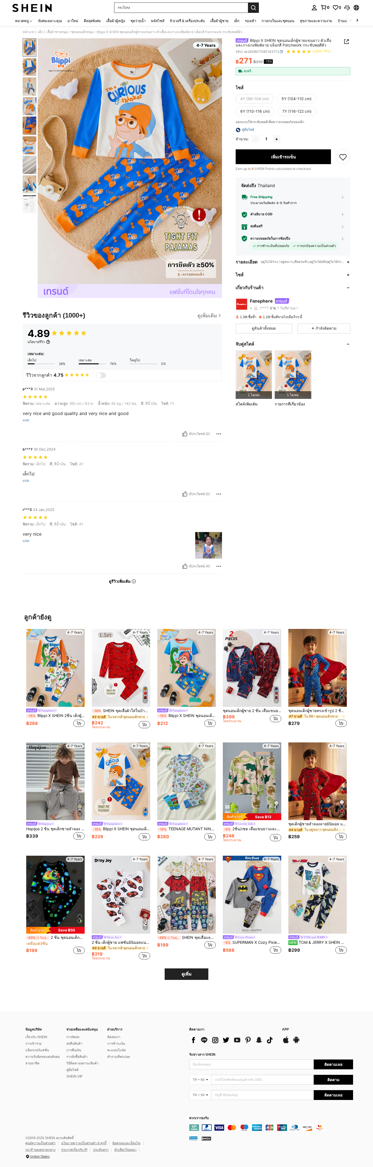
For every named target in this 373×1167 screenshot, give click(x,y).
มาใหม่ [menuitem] (72, 21)
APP (285, 1029)
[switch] (101, 375)
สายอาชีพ (32, 1063)
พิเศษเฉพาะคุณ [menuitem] (50, 21)
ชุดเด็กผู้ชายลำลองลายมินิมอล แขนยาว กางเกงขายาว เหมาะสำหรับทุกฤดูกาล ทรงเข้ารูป (317, 824)
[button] (347, 7)
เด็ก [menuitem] (236, 21)
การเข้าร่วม (33, 1044)
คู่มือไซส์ (72, 1070)
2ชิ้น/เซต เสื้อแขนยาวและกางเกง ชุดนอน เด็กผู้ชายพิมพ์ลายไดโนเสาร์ (252, 829)
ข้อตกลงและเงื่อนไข (126, 1143)
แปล (26, 420)
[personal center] (314, 7)
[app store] (286, 1042)
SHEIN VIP (74, 1076)
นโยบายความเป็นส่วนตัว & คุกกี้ (83, 1143)
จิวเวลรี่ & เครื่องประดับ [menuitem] (187, 21)
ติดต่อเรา (113, 1037)
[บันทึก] (343, 157)
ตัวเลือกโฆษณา (125, 1150)
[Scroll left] (351, 20)
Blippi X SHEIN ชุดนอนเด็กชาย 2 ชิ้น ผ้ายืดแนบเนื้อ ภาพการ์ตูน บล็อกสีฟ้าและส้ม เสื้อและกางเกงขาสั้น (121, 829)
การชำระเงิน (116, 1044)
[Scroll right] (357, 20)
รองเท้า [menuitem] (250, 21)
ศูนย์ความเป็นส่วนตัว (40, 1143)
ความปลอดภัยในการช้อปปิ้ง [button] (270, 238)
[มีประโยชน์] (185, 434)
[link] (325, 7)
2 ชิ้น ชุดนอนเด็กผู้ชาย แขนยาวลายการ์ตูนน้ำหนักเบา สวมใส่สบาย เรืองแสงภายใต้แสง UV (56, 937)
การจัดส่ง (72, 1037)
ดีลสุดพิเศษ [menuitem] (92, 21)
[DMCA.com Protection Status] (206, 1138)
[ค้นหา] (253, 7)
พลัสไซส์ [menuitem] (157, 21)
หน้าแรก (29, 32)
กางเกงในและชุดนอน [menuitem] (278, 21)
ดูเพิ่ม (187, 974)
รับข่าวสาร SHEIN (202, 1054)
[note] (252, 816)
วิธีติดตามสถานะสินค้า (82, 1063)
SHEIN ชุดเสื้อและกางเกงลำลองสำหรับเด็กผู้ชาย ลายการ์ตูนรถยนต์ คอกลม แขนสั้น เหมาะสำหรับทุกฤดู (187, 937)
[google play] (296, 1042)
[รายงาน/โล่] (218, 434)
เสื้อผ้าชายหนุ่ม (57, 32)
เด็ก (40, 32)
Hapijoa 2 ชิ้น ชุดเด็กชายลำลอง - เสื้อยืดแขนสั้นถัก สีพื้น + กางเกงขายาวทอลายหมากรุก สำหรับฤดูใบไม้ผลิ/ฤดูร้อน (55, 829)
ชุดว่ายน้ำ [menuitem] (138, 21)
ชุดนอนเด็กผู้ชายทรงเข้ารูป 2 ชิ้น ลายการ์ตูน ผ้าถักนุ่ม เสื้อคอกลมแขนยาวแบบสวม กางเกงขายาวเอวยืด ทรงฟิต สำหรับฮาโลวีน (317, 711)
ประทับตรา (101, 1150)
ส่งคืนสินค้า (74, 1044)
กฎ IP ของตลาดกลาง (40, 1150)
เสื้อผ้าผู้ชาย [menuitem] (219, 21)
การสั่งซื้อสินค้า (77, 1057)
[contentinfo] (271, 1127)
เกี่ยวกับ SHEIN (36, 1037)
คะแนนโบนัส (116, 1050)
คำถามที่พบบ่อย (118, 1057)
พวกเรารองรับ (199, 1118)
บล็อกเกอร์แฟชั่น (37, 1050)
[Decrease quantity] (255, 139)
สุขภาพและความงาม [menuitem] (316, 21)
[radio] (255, 99)
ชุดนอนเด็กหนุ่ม (82, 32)
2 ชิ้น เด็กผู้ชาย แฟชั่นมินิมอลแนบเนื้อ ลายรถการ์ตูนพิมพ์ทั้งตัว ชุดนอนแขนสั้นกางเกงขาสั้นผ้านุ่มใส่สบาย (121, 942)
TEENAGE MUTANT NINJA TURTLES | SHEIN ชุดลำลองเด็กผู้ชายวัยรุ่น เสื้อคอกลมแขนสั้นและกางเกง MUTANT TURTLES (187, 829)
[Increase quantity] (276, 139)
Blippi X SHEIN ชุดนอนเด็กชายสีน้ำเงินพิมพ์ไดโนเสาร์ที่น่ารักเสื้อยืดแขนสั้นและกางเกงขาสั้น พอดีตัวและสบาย (187, 715)
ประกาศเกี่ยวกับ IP (74, 1150)
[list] (233, 1040)
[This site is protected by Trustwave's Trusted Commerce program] (193, 1138)
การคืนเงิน (73, 1050)
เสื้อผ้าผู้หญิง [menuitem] (115, 21)
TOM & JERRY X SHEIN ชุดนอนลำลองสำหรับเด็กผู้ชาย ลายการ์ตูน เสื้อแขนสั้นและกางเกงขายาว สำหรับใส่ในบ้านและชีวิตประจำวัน (318, 942)
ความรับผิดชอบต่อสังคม (42, 1057)
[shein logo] (32, 7)
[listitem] (254, 374)
